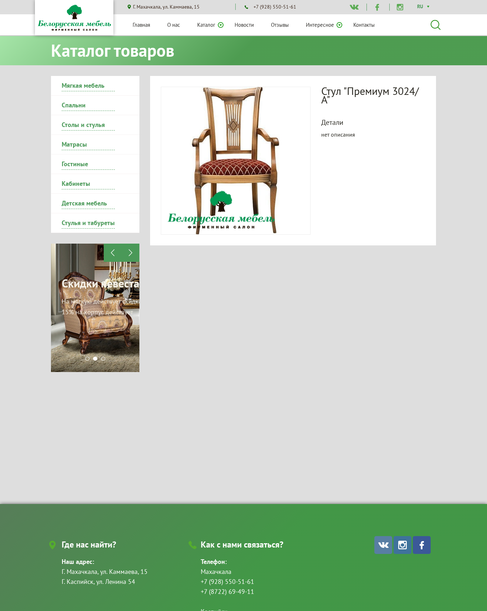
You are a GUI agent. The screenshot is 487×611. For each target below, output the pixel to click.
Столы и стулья (83, 125)
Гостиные (75, 164)
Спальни (74, 105)
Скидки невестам (104, 283)
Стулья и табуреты (88, 223)
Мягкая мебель (83, 85)
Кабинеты (76, 183)
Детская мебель (84, 203)
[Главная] (74, 17)
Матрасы (74, 144)
